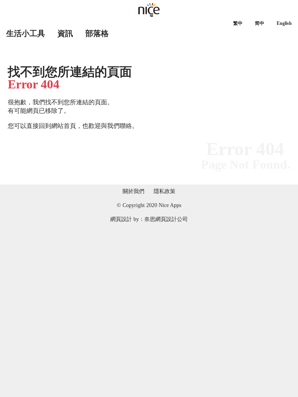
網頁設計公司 (171, 219)
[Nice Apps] (149, 10)
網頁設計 (121, 219)
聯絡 (126, 126)
